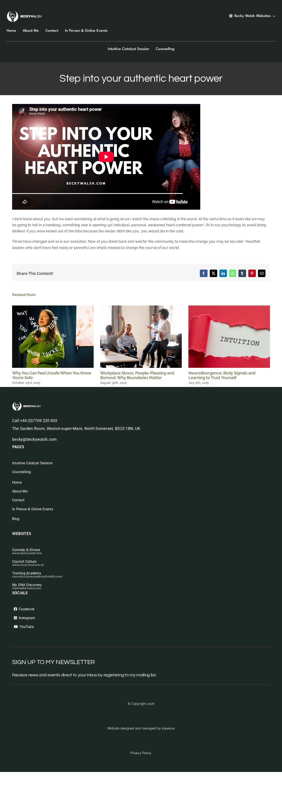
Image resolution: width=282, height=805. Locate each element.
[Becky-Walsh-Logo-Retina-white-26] (24, 12)
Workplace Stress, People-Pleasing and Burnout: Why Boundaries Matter (137, 375)
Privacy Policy (140, 753)
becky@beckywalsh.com (34, 439)
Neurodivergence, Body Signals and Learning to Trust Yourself (221, 375)
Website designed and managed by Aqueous (141, 728)
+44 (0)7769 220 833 (38, 420)
